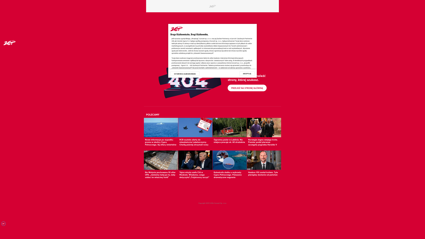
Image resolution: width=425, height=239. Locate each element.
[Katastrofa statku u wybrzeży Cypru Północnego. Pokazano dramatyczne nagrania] (230, 160)
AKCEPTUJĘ (247, 74)
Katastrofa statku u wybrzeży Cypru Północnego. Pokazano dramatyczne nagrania (228, 175)
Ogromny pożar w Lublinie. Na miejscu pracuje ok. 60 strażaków (229, 140)
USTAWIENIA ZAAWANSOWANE (185, 74)
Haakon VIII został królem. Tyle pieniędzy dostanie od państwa (263, 173)
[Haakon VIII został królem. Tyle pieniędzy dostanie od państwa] (264, 160)
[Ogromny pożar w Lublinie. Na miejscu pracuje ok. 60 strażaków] (230, 127)
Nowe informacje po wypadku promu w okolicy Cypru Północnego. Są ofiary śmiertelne (160, 142)
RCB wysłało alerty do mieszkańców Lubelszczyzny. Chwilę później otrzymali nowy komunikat (193, 143)
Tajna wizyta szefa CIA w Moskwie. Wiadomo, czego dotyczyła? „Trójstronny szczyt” (194, 175)
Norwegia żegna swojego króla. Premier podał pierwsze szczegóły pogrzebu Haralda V (263, 142)
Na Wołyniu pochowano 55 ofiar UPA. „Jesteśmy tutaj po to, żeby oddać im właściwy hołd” (160, 175)
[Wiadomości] (9, 44)
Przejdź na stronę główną (247, 88)
